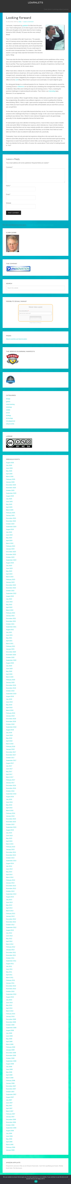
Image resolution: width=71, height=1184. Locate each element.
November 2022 (11, 588)
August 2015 (10, 830)
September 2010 (11, 994)
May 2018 (9, 738)
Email (8, 194)
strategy (8, 415)
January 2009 (10, 1050)
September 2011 (11, 961)
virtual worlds (10, 424)
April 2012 (9, 941)
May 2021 (9, 638)
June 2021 (9, 635)
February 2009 (10, 1047)
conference (20, 86)
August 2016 (10, 796)
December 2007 (11, 1086)
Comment (9, 167)
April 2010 (9, 1008)
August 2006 (10, 1130)
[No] (69, 1179)
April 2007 (9, 1108)
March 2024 (9, 543)
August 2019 (10, 696)
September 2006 (11, 1128)
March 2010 (9, 1011)
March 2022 (9, 610)
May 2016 (9, 805)
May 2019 (9, 705)
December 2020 (11, 652)
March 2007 (9, 1111)
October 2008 (10, 1058)
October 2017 (10, 757)
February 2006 (10, 1147)
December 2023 (11, 551)
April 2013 (9, 908)
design (8, 399)
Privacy (39, 322)
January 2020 (10, 682)
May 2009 (9, 1039)
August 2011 (10, 963)
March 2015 (9, 844)
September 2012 (11, 927)
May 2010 (9, 1005)
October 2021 (10, 624)
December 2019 (11, 685)
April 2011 (9, 975)
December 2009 (11, 1019)
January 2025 (10, 515)
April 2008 (9, 1075)
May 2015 (9, 838)
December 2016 (11, 785)
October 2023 (10, 557)
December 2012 (11, 919)
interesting (52, 91)
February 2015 (10, 846)
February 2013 (10, 913)
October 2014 (10, 858)
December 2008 (11, 1052)
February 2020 (10, 679)
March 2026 (9, 476)
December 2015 (11, 819)
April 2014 (9, 874)
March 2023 (9, 576)
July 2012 (9, 933)
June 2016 (9, 802)
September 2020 (11, 660)
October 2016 (10, 791)
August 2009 (10, 1030)
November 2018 (11, 721)
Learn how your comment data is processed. (40, 225)
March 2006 (9, 1144)
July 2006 (9, 1133)
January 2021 (10, 649)
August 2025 (10, 496)
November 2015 (11, 821)
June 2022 (9, 602)
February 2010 (10, 1013)
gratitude (25, 25)
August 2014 (10, 863)
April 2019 (9, 707)
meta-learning (10, 404)
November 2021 (11, 621)
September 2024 (11, 526)
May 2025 (9, 504)
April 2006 (9, 1142)
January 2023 (10, 582)
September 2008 (11, 1061)
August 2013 (10, 897)
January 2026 (10, 482)
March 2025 (9, 510)
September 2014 (11, 860)
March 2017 (9, 777)
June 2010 (9, 1002)
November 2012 (11, 922)
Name (8, 185)
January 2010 (10, 1016)
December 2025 (11, 485)
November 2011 (11, 955)
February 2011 (10, 980)
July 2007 (9, 1100)
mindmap (9, 407)
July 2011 (9, 966)
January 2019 (10, 716)
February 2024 (10, 546)
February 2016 (10, 813)
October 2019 (10, 691)
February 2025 (10, 512)
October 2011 (10, 958)
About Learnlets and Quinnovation (16, 339)
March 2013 (9, 910)
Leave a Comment (28, 21)
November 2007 (11, 1089)
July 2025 (9, 499)
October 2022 (10, 590)
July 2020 (9, 666)
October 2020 (10, 657)
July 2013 (9, 899)
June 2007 (9, 1103)
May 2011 (9, 972)
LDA (16, 80)
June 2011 (9, 969)
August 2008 (10, 1064)
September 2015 (11, 827)
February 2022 (10, 613)
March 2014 (9, 877)
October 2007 (10, 1091)
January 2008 (10, 1083)
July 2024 (9, 532)
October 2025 (10, 490)
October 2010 (10, 991)
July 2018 (9, 732)
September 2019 (11, 693)
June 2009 (9, 1036)
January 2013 (10, 916)
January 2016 (10, 816)
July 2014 (9, 866)
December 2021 (11, 618)
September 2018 (11, 727)
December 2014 (11, 852)
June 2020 (9, 668)
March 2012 (9, 944)
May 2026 (9, 471)
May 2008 (9, 1072)
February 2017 (10, 780)
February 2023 (10, 579)
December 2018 (11, 718)
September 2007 (11, 1094)
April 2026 (9, 473)
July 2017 (9, 766)
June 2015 (9, 835)
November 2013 (11, 888)
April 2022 (9, 607)
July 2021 (9, 632)
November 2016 (11, 788)
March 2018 (9, 743)
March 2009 (9, 1044)
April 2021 (9, 640)
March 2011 (9, 977)
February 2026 (10, 479)
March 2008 (9, 1077)
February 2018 (10, 746)
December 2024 (11, 518)
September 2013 (11, 894)
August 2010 (10, 997)
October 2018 (10, 724)
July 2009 (9, 1033)
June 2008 (9, 1069)
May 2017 (9, 771)
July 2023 (9, 565)
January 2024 (10, 549)
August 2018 (10, 730)
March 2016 (9, 810)
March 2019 (9, 710)
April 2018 (9, 741)
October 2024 (10, 524)
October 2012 (10, 924)
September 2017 (11, 760)
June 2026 (9, 468)
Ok (36, 1181)
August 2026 (10, 462)
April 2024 (9, 540)
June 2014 (9, 869)
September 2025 (11, 493)
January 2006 (10, 1150)
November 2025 (11, 487)
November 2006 (11, 1122)
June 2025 (9, 501)
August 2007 (10, 1097)
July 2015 (9, 833)
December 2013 (11, 885)
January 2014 (10, 883)
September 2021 (11, 627)
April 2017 (9, 774)
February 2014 (10, 880)
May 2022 (9, 604)
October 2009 (10, 1025)
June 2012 (9, 936)
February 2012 (10, 947)
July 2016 (9, 799)
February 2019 (10, 713)
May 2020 (9, 671)
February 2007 (10, 1114)
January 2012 (10, 949)
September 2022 (11, 593)
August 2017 (10, 763)
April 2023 (9, 574)
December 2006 (11, 1119)
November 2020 (11, 654)
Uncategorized (10, 421)
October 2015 (10, 824)
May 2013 (9, 905)
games (8, 401)
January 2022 (10, 615)
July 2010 (9, 1000)
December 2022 (11, 585)
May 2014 (9, 872)
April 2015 (9, 841)
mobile (8, 410)
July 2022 (9, 599)
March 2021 (9, 643)
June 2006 (9, 1136)
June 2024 (9, 535)
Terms (34, 322)
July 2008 (9, 1066)
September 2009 (11, 1027)
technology (9, 418)
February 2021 (10, 646)
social (8, 412)
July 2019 (9, 699)
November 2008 (11, 1055)
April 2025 (9, 507)
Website (8, 203)
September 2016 (11, 794)
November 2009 (11, 1022)
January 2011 (10, 983)
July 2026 (9, 465)
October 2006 (10, 1125)
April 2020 (9, 674)
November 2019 (11, 688)
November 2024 (11, 521)
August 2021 (10, 629)
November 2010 (11, 988)
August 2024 (10, 529)
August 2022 (10, 596)
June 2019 (9, 702)
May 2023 (9, 571)
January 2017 (10, 782)
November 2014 (11, 855)
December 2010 (11, 986)
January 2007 (10, 1116)
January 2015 (10, 849)
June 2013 (9, 902)
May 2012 (9, 938)
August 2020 (10, 663)
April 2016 (9, 807)
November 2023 (11, 554)
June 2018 (9, 735)
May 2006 (9, 1139)
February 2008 (10, 1080)
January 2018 (10, 749)
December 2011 (11, 952)
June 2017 (9, 769)
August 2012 (10, 930)
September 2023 (11, 560)
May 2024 (9, 538)
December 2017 (11, 752)
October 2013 (10, 891)
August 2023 (10, 563)
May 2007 (9, 1105)
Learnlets (35, 2)
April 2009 (9, 1041)
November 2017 (11, 755)
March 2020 (9, 677)
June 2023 (9, 568)
